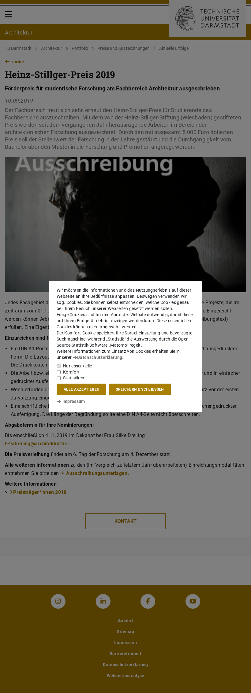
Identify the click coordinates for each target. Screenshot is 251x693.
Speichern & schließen (139, 389)
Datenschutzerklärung (99, 357)
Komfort (71, 372)
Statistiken (73, 377)
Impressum (73, 401)
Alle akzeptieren (81, 389)
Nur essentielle (77, 365)
